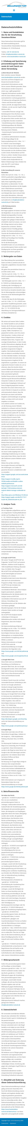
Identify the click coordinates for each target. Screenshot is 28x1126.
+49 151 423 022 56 (13, 52)
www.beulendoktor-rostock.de (16, 56)
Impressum (13, 1123)
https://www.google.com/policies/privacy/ (14, 726)
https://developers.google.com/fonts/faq (14, 719)
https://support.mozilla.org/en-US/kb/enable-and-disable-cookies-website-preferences (12, 481)
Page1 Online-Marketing (13, 1120)
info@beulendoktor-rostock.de (15, 54)
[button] (14, 10)
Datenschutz (4, 1123)
